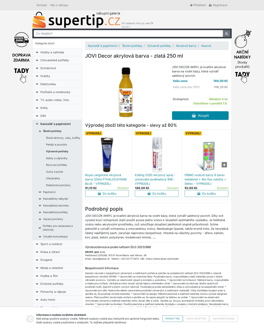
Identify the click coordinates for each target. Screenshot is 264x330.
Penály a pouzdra (56, 144)
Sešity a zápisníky (57, 158)
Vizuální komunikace (55, 236)
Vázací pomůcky (53, 219)
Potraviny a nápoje (53, 291)
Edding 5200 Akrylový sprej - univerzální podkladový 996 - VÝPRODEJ (155, 179)
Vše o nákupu (59, 5)
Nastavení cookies (224, 318)
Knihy (44, 108)
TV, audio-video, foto (54, 100)
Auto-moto (47, 299)
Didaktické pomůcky (58, 185)
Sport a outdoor (51, 244)
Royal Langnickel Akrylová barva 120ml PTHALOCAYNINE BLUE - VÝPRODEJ (106, 179)
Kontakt (42, 5)
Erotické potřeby (51, 284)
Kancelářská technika (56, 205)
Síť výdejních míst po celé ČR (137, 25)
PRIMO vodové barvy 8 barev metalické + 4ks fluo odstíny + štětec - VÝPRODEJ (205, 179)
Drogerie (46, 260)
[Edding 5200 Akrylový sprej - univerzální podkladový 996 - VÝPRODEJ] (157, 155)
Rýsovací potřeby (56, 164)
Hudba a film (49, 276)
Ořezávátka (53, 178)
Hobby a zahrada (52, 52)
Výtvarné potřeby (57, 151)
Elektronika (48, 84)
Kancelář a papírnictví (55, 124)
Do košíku (108, 193)
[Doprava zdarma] (21, 55)
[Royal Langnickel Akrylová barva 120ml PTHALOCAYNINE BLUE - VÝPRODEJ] (107, 155)
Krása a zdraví (50, 252)
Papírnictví (49, 192)
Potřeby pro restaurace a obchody (58, 227)
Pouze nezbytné (196, 318)
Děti (43, 116)
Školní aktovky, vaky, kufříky (63, 137)
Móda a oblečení (51, 268)
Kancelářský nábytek (55, 198)
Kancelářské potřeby (55, 212)
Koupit (202, 115)
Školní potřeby (52, 131)
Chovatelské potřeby (54, 60)
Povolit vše (173, 318)
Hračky (45, 76)
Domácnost (48, 68)
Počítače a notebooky (55, 92)
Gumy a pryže (54, 171)
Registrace (219, 5)
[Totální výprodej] (242, 55)
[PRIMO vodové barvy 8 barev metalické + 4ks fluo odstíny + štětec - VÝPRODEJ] (206, 155)
